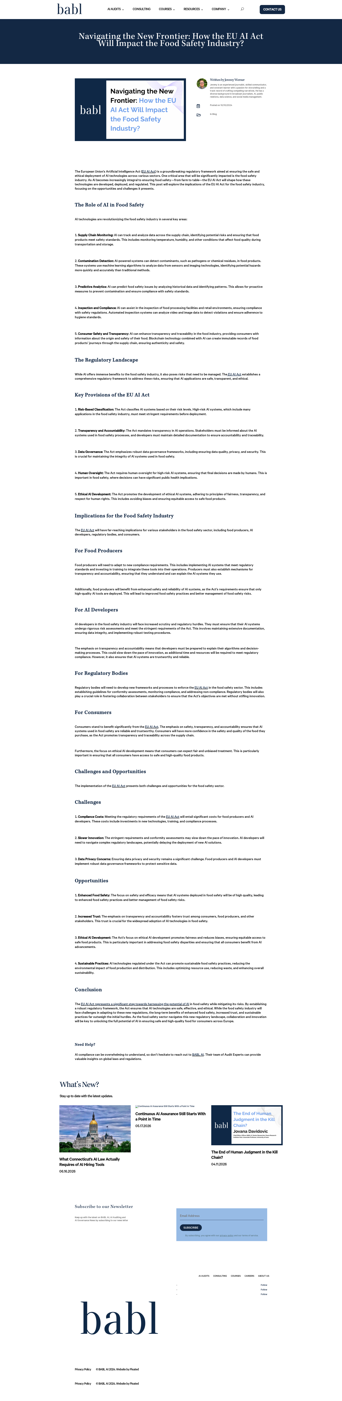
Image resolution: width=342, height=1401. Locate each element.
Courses (165, 9)
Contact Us (272, 10)
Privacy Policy (83, 1370)
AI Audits (114, 9)
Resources (192, 9)
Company (219, 9)
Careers (249, 1276)
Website (121, 1370)
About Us (263, 1276)
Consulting (141, 9)
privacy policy (227, 1236)
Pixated (134, 1370)
